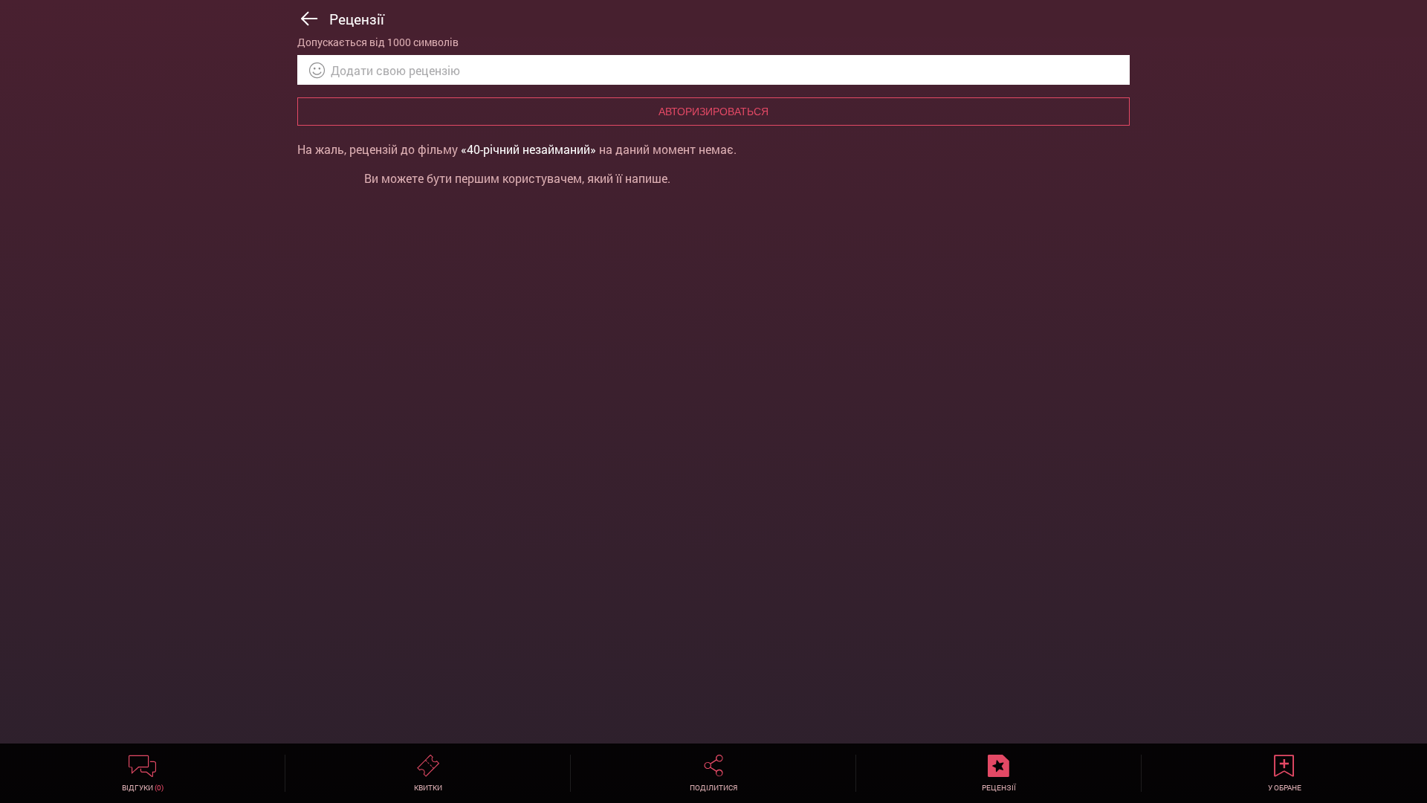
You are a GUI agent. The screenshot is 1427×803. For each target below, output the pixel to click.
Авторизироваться (713, 111)
